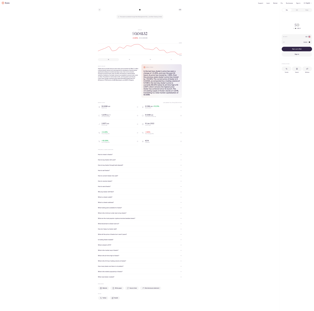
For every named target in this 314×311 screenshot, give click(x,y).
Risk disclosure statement (152, 288)
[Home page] (6, 3)
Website (105, 288)
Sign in (297, 54)
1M (150, 59)
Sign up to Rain (297, 49)
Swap (306, 10)
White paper (118, 288)
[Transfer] (286, 68)
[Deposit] (297, 68)
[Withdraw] (307, 68)
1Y (171, 59)
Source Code (133, 288)
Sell (297, 10)
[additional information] (137, 107)
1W (129, 59)
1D (108, 59)
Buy (287, 10)
